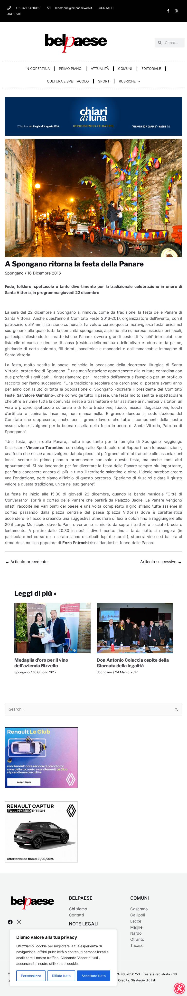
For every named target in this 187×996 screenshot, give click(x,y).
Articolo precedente (26, 561)
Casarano (139, 909)
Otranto (137, 939)
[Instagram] (19, 922)
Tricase (136, 945)
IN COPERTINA (38, 68)
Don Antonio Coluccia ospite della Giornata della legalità (133, 662)
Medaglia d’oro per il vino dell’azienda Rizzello (41, 662)
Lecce (135, 921)
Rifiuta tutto (61, 976)
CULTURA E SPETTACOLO (68, 81)
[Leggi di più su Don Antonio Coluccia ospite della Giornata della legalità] (135, 627)
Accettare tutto (94, 976)
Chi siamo (78, 909)
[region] (63, 957)
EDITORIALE (151, 68)
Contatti (76, 915)
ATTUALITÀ (100, 68)
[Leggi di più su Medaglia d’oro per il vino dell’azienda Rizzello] (52, 627)
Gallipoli (137, 915)
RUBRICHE (127, 81)
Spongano (14, 273)
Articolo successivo (161, 561)
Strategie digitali (143, 980)
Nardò (136, 933)
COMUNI (125, 68)
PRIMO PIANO (70, 68)
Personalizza (31, 976)
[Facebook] (10, 922)
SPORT (104, 81)
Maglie (136, 927)
